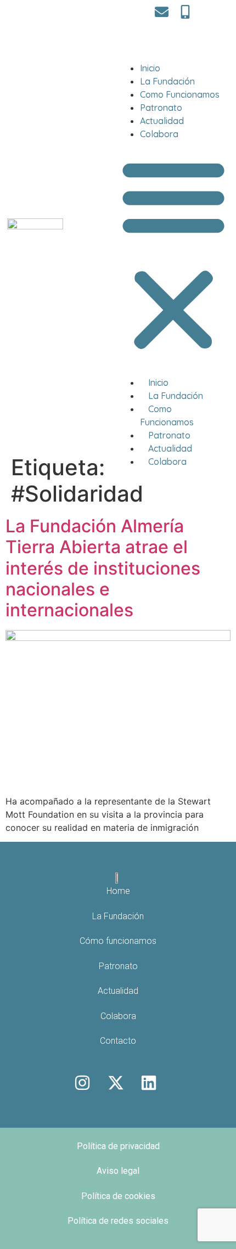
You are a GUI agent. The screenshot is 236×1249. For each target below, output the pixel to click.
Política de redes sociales (118, 1221)
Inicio (150, 68)
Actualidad (162, 120)
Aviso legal (118, 1171)
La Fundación (167, 81)
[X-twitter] (115, 1082)
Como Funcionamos (180, 94)
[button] (173, 254)
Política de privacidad (118, 1146)
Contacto (118, 1041)
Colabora (159, 133)
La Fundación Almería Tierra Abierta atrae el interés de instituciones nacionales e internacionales (102, 568)
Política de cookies (118, 1196)
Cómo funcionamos (118, 941)
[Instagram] (82, 1082)
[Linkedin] (148, 1082)
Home (118, 891)
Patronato (161, 107)
